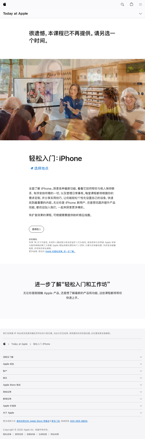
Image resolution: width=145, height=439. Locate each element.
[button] (122, 4)
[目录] (140, 4)
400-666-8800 (78, 421)
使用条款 (19, 434)
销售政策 (31, 434)
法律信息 (43, 434)
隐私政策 (7, 434)
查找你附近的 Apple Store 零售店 (33, 421)
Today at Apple (15, 13)
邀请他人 (36, 229)
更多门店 (56, 421)
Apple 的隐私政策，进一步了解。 (60, 251)
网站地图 (55, 434)
